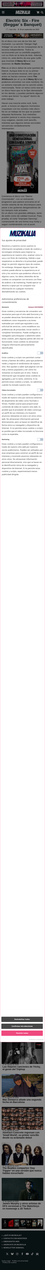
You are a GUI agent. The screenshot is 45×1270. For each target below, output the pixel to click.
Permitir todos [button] (22, 1033)
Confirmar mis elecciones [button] (22, 1026)
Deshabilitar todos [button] (22, 1019)
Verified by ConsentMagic (36, 1039)
